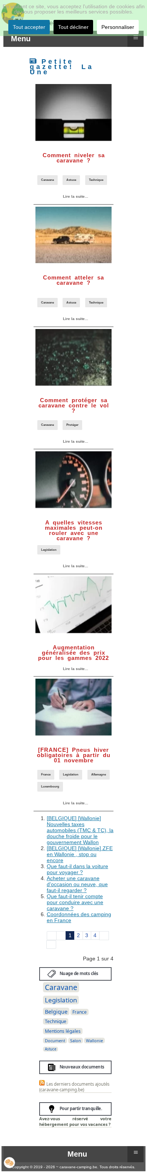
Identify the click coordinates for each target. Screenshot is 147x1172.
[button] (9, 1162)
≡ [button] (135, 37)
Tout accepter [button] (29, 27)
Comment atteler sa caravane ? (73, 280)
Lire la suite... (75, 196)
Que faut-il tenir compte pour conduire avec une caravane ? (75, 902)
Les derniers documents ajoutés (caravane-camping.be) (74, 1086)
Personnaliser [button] (117, 27)
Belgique (56, 1011)
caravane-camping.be (78, 1167)
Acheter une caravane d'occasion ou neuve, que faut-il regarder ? (77, 884)
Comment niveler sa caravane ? (74, 158)
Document (55, 1040)
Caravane (47, 180)
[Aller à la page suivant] (104, 935)
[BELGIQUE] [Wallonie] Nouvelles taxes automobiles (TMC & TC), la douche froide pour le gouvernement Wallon (80, 830)
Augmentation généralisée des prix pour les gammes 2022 (73, 652)
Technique (96, 180)
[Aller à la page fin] (51, 944)
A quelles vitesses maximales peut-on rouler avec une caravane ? (74, 530)
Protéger (72, 425)
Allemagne (98, 774)
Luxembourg (50, 786)
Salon (75, 1040)
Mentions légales (63, 1031)
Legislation (49, 549)
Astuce (71, 180)
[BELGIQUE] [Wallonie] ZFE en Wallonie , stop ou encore (80, 854)
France (46, 774)
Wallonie (94, 1040)
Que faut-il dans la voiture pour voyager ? (77, 869)
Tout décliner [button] (73, 27)
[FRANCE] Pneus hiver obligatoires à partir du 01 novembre (73, 755)
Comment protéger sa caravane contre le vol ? (73, 405)
